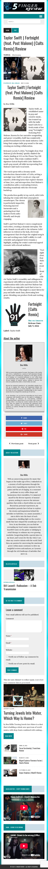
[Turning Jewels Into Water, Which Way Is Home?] (24, 705)
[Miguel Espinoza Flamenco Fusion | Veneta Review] (10, 762)
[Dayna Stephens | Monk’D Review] (10, 775)
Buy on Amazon (35, 320)
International (9, 582)
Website (9, 650)
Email (8, 643)
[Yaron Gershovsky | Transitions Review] (10, 750)
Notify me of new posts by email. (21, 663)
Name (8, 636)
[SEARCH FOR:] (24, 21)
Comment (10, 618)
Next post (32, 443)
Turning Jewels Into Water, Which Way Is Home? (23, 715)
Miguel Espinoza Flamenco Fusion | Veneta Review (30, 761)
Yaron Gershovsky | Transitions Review (29, 749)
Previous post (17, 443)
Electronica (16, 55)
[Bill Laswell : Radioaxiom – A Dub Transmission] (24, 579)
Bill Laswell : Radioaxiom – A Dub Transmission (20, 587)
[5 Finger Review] (24, 7)
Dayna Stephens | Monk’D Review (30, 772)
